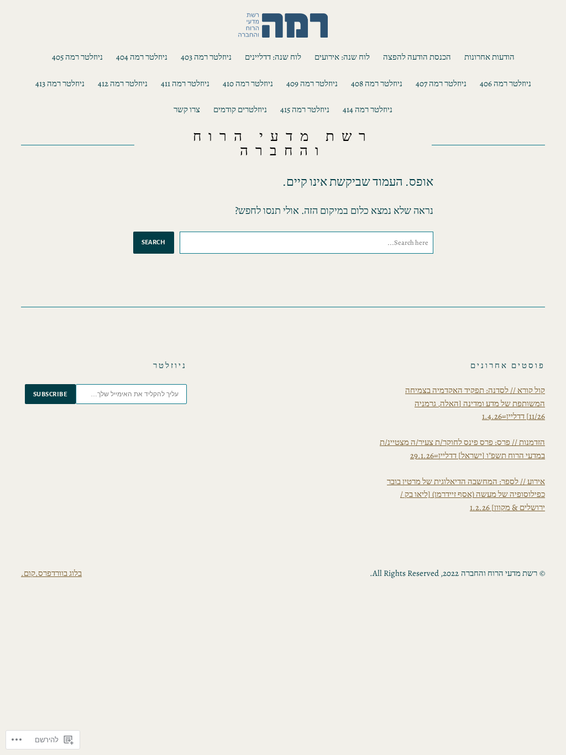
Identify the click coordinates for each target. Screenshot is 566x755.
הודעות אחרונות (489, 56)
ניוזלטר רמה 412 (123, 83)
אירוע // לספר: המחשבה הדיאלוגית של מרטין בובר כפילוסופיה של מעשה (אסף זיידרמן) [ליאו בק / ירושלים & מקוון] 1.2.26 (466, 494)
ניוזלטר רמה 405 (77, 56)
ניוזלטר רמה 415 (304, 109)
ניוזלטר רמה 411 (185, 83)
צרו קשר (187, 109)
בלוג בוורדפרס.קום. (51, 573)
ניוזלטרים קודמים (240, 109)
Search (154, 242)
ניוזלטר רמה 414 (367, 109)
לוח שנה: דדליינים (273, 56)
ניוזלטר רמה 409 (312, 83)
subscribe (50, 394)
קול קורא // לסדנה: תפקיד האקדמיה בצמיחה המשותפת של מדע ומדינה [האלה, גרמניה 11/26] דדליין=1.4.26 (475, 403)
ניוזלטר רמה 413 (60, 83)
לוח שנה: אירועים (342, 56)
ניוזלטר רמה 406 (505, 83)
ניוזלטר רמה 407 (441, 83)
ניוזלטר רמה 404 (141, 56)
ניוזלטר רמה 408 (376, 83)
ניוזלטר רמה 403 (206, 56)
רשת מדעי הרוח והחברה (283, 143)
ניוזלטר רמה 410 (248, 83)
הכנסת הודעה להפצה (417, 56)
